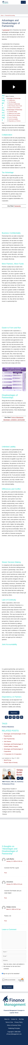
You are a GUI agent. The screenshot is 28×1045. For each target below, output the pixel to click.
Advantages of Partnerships (14, 98)
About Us (6, 1019)
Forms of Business (8, 727)
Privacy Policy (18, 1022)
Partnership (17, 206)
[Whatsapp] (21, 717)
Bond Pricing (7, 760)
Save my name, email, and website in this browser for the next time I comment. (14, 966)
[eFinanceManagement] (5, 2)
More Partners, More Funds (15, 105)
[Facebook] (6, 717)
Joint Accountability (13, 119)
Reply (5, 872)
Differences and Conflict (14, 113)
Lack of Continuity (13, 117)
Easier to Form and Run (14, 107)
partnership (6, 30)
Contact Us (14, 1019)
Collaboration (12, 100)
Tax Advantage (12, 102)
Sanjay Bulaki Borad (20, 772)
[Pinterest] (14, 717)
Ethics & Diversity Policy (14, 1025)
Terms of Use (9, 1022)
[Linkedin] (10, 717)
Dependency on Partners (15, 121)
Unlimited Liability (13, 111)
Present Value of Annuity (11, 762)
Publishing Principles (14, 1028)
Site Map (21, 1019)
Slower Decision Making (14, 115)
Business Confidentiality (14, 104)
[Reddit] (17, 717)
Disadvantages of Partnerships (14, 109)
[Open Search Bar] (22, 2)
